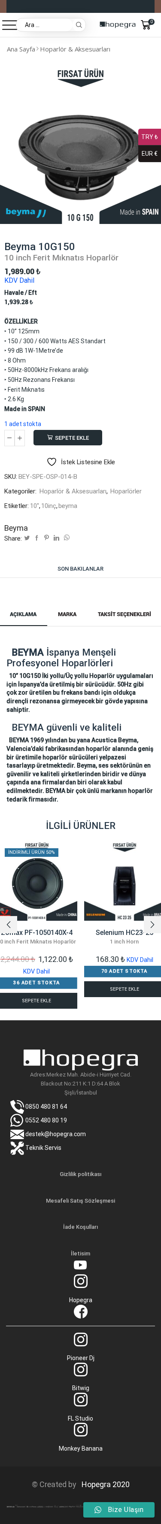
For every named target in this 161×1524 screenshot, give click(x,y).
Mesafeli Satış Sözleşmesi (80, 1200)
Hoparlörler (126, 491)
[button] (8, 924)
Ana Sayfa (21, 49)
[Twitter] (27, 538)
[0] (154, 25)
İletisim (80, 1253)
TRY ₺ (149, 136)
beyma (67, 506)
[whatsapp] (65, 538)
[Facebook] (37, 538)
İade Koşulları (80, 1227)
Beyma (16, 527)
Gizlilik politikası (80, 1174)
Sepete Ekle (72, 438)
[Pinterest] (47, 538)
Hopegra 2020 (104, 1484)
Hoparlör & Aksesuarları (75, 49)
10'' (34, 506)
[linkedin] (56, 538)
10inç (48, 506)
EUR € (150, 153)
